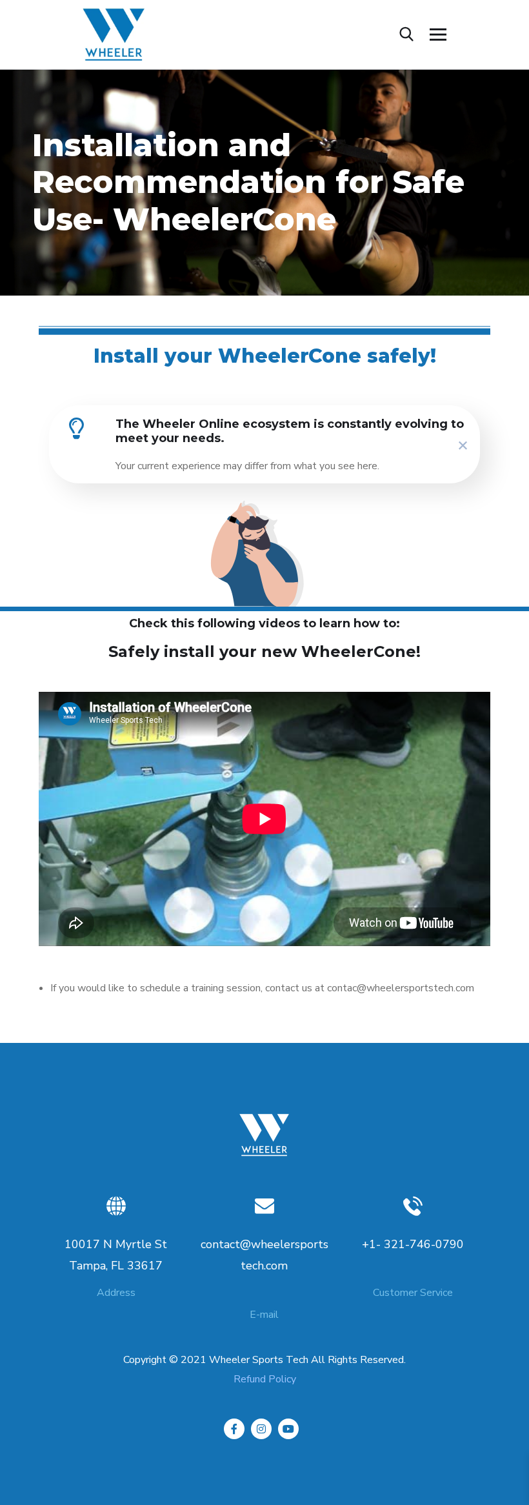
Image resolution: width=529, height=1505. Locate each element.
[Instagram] (261, 1429)
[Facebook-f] (234, 1429)
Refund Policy (265, 1379)
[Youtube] (288, 1429)
